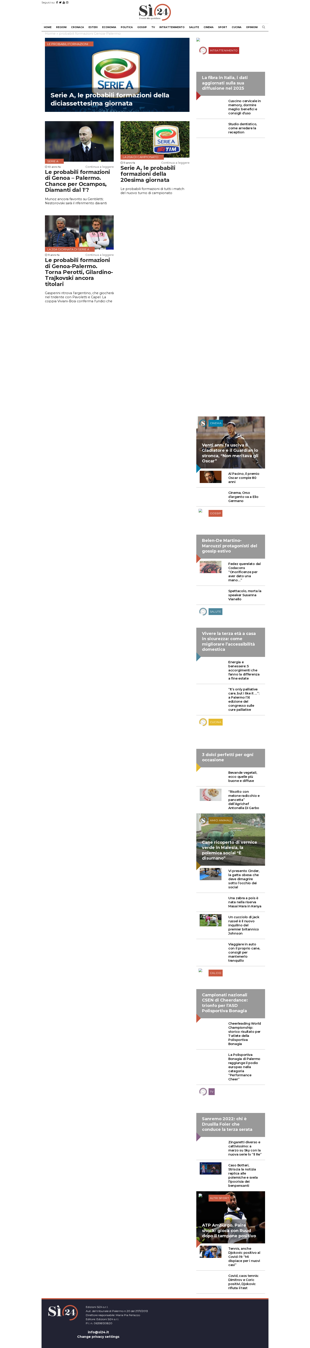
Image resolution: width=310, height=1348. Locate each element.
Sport (222, 27)
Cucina (236, 27)
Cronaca (77, 27)
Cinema (209, 27)
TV (153, 27)
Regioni (61, 27)
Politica (127, 27)
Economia (109, 27)
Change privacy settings (98, 1337)
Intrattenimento (172, 27)
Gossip (142, 27)
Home (48, 27)
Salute (194, 27)
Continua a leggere (99, 166)
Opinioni (252, 27)
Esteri (93, 27)
